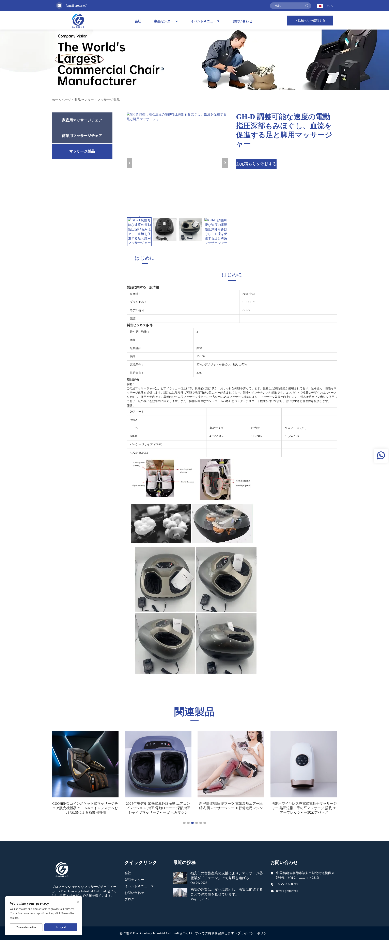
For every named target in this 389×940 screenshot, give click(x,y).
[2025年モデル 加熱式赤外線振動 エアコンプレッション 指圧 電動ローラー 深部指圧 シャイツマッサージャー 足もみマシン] (158, 764)
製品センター (84, 100)
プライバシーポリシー (253, 933)
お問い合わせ (242, 21)
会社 (138, 21)
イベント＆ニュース (205, 21)
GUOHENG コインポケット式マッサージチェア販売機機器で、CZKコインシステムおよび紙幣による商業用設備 (85, 808)
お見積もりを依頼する (310, 20)
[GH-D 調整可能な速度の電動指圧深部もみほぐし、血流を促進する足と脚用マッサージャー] (177, 162)
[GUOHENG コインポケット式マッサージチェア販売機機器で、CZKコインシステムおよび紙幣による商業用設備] (85, 764)
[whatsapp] (381, 456)
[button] (184, 823)
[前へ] (129, 163)
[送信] (306, 5)
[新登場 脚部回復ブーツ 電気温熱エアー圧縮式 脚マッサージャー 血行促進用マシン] (231, 764)
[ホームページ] (78, 20)
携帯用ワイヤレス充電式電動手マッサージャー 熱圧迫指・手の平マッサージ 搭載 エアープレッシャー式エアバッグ (304, 808)
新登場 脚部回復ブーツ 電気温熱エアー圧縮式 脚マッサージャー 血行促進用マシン (231, 806)
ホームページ (61, 100)
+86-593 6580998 (287, 884)
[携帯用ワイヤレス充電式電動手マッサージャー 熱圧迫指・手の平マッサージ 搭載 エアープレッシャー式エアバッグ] (303, 764)
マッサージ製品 (108, 100)
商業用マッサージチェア (82, 136)
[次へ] (225, 163)
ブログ (129, 899)
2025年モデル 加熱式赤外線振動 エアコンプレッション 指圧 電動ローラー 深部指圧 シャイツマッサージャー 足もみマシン (158, 808)
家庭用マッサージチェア (82, 120)
